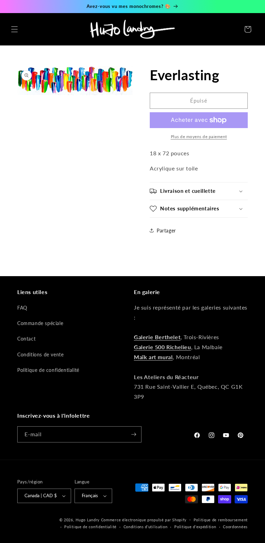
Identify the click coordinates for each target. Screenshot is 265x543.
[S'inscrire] (133, 434)
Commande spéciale (40, 323)
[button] (14, 29)
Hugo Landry (88, 520)
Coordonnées (235, 526)
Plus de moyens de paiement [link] (199, 136)
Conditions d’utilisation (146, 526)
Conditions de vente (40, 354)
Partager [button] (166, 230)
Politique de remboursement (221, 520)
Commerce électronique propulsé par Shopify (144, 520)
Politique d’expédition (195, 526)
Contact (26, 339)
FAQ (22, 308)
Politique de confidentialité (48, 370)
